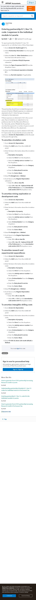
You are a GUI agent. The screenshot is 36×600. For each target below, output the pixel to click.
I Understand (9, 595)
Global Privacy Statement (8, 587)
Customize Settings (26, 595)
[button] (2, 2)
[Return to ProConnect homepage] (13, 2)
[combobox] (17, 16)
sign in (19, 348)
